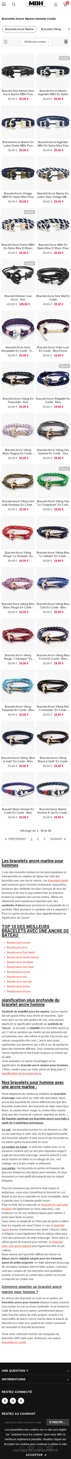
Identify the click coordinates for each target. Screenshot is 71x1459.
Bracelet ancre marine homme (23, 957)
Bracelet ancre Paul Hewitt (21, 952)
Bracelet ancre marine (18, 942)
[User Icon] (56, 4)
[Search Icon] (14, 4)
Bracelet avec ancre (17, 947)
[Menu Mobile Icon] (4, 4)
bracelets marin (58, 880)
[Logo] (36, 4)
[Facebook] (5, 1401)
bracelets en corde (14, 1342)
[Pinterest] (21, 1401)
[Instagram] (13, 1401)
